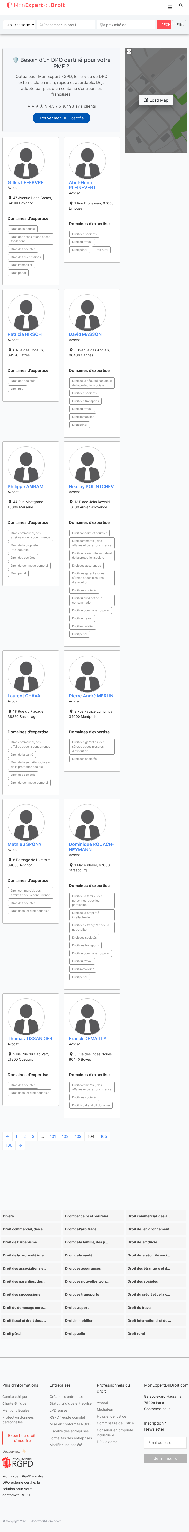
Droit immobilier (21, 265)
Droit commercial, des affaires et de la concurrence (30, 535)
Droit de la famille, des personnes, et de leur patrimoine (87, 900)
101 (53, 1136)
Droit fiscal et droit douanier (30, 911)
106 (9, 1145)
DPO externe (107, 1442)
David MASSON (85, 334)
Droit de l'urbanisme (20, 1242)
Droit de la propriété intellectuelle (24, 547)
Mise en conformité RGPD (70, 1424)
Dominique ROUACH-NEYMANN (91, 847)
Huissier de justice (111, 1416)
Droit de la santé (22, 754)
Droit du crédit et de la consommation (87, 600)
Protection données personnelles (18, 1419)
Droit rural (101, 250)
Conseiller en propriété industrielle (115, 1432)
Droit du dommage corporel (29, 565)
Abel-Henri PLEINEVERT (82, 185)
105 (103, 1136)
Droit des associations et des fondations (30, 239)
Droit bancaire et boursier (89, 533)
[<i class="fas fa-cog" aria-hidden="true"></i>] (179, 24)
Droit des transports (85, 401)
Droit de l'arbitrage (80, 1229)
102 (65, 1136)
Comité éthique (14, 1396)
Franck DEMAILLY (88, 1038)
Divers (8, 1216)
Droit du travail (82, 242)
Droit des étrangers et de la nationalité (90, 927)
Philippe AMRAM (25, 486)
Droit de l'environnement (148, 1229)
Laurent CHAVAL (25, 695)
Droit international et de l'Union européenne (149, 1320)
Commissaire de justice (115, 1423)
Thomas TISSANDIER (30, 1038)
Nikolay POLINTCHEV (91, 486)
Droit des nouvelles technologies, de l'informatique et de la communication (87, 1281)
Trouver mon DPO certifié (61, 118)
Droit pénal (18, 273)
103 (78, 1136)
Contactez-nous (157, 1409)
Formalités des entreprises (71, 1438)
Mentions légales (15, 1410)
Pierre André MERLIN (91, 695)
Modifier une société (66, 1445)
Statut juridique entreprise (71, 1403)
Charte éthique (14, 1403)
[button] (181, 5)
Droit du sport (77, 1307)
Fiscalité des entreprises (69, 1431)
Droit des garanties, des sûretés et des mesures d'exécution (88, 578)
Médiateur (105, 1409)
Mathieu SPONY (25, 844)
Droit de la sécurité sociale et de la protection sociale (92, 383)
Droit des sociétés (23, 249)
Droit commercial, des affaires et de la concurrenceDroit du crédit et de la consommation (24, 1229)
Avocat (102, 1402)
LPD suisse (58, 1410)
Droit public (75, 1333)
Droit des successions (26, 257)
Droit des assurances (86, 565)
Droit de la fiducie (23, 229)
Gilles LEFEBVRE (26, 182)
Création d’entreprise (66, 1396)
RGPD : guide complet (67, 1417)
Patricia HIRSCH (25, 334)
